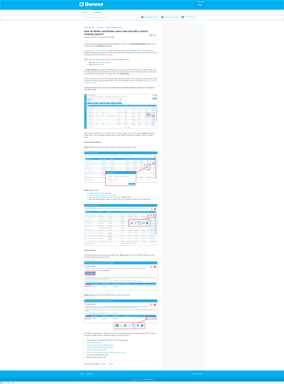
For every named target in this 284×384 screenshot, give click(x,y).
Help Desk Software (137, 379)
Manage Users (136, 51)
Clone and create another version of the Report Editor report (106, 352)
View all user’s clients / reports (96, 51)
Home (85, 12)
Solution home (89, 27)
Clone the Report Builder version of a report (102, 195)
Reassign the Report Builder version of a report (104, 197)
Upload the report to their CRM (96, 350)
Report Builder (100, 62)
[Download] (138, 168)
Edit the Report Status (94, 342)
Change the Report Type (96, 193)
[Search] (84, 17)
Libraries (100, 27)
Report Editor (100, 64)
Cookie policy (197, 374)
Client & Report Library (114, 27)
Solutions (98, 12)
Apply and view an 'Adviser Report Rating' (100, 345)
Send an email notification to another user (100, 347)
